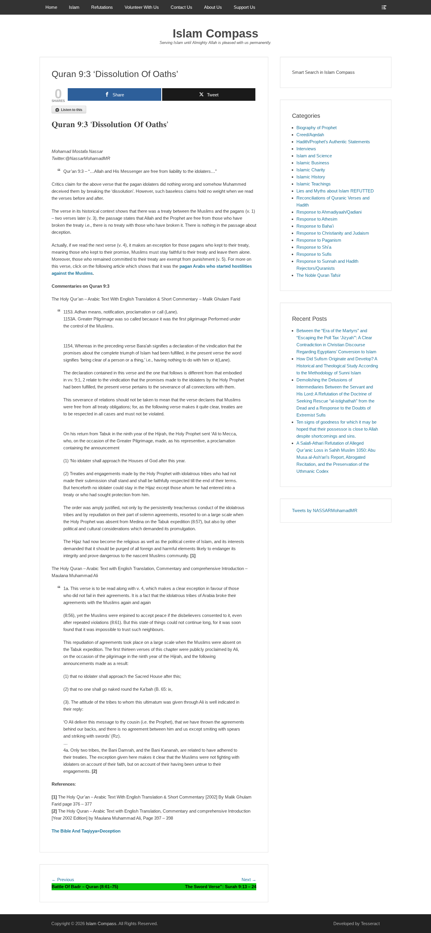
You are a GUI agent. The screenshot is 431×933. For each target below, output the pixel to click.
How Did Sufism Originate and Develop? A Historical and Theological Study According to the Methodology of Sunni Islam (337, 365)
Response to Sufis (314, 254)
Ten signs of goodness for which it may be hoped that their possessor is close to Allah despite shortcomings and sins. (337, 429)
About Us (213, 7)
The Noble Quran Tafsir (318, 275)
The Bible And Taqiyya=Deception (86, 830)
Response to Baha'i (315, 226)
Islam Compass (215, 33)
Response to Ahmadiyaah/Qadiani (329, 211)
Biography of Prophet (316, 127)
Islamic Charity (310, 169)
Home (51, 7)
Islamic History (310, 176)
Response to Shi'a (313, 247)
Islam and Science (314, 155)
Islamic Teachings (313, 183)
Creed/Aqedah (310, 134)
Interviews (306, 148)
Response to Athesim (316, 218)
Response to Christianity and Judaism (332, 233)
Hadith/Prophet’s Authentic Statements (333, 141)
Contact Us (181, 7)
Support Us (244, 7)
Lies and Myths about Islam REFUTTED (335, 190)
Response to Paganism (318, 240)
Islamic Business (312, 162)
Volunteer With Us (142, 7)
